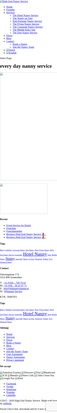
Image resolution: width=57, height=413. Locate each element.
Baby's (2, 250)
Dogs (37, 250)
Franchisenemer (14, 231)
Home (9, 6)
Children (8, 250)
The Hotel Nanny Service (25, 15)
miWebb (7, 403)
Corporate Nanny (18, 250)
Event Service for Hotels (18, 225)
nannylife (19, 259)
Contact (10, 41)
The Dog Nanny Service (25, 32)
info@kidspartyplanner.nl (16, 288)
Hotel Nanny (35, 253)
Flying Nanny (44, 250)
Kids (49, 255)
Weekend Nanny (6, 262)
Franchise (11, 228)
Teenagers (38, 259)
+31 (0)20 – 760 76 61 (14, 282)
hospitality (18, 255)
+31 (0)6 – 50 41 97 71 (15, 285)
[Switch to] (10, 50)
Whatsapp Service (13, 291)
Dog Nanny (30, 250)
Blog (8, 38)
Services (10, 12)
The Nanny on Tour (23, 18)
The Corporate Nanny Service (28, 27)
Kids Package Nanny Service (27, 21)
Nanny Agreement (15, 357)
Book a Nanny (20, 44)
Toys (50, 259)
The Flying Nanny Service (26, 24)
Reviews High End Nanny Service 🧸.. (26, 234)
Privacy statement (15, 360)
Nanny (10, 258)
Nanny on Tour (28, 259)
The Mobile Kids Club (24, 29)
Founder (10, 9)
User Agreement (14, 354)
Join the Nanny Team (23, 47)
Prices (9, 35)
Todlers (45, 259)
